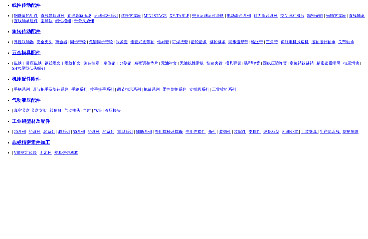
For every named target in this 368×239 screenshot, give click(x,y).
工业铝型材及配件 (31, 121)
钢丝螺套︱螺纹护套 (63, 63)
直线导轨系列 (53, 16)
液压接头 (113, 110)
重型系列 (125, 132)
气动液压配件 (26, 100)
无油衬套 (169, 63)
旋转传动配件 (26, 31)
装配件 (240, 132)
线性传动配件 (26, 5)
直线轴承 (357, 16)
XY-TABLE (179, 16)
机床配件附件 (26, 79)
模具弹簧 (233, 63)
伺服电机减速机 (295, 42)
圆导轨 (47, 21)
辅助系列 (144, 132)
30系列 (35, 132)
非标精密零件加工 (31, 142)
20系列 (20, 132)
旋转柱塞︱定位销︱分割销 (107, 63)
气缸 (87, 110)
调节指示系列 (129, 89)
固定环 (46, 152)
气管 (98, 110)
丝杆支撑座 (131, 16)
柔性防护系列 (174, 89)
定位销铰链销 (302, 63)
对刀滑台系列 (266, 16)
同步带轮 (78, 42)
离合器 (61, 42)
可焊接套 (180, 42)
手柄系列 (22, 89)
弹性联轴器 (24, 42)
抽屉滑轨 (351, 63)
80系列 (108, 132)
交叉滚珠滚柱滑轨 (208, 16)
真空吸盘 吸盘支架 (30, 110)
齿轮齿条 (199, 42)
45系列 (64, 132)
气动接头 (72, 110)
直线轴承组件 (26, 21)
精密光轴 (315, 16)
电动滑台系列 (239, 16)
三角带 (272, 42)
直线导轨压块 (79, 16)
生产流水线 (330, 132)
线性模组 (63, 21)
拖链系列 (152, 89)
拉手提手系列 (102, 89)
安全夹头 (45, 42)
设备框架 (271, 132)
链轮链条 (218, 42)
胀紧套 (122, 42)
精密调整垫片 (146, 63)
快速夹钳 (215, 63)
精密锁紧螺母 (328, 63)
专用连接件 (196, 132)
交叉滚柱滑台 (292, 16)
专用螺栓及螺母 (169, 132)
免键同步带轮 (101, 42)
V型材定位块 (25, 152)
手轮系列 (79, 89)
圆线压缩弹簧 (275, 63)
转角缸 (56, 110)
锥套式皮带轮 (142, 42)
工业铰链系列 (224, 89)
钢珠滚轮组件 (26, 16)
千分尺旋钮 (84, 21)
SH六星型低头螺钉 (28, 68)
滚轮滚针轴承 (323, 42)
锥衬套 (163, 42)
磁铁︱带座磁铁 (28, 63)
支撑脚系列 (199, 89)
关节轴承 (346, 42)
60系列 (94, 132)
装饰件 (225, 132)
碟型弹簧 (252, 63)
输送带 (257, 42)
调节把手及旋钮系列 (51, 89)
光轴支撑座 (336, 16)
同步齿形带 (238, 42)
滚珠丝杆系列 (106, 16)
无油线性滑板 (192, 63)
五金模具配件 (26, 52)
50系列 (79, 132)
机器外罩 (290, 132)
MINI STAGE (155, 16)
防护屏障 (350, 132)
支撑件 (255, 132)
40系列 (49, 132)
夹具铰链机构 (66, 152)
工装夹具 (309, 132)
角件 (212, 132)
